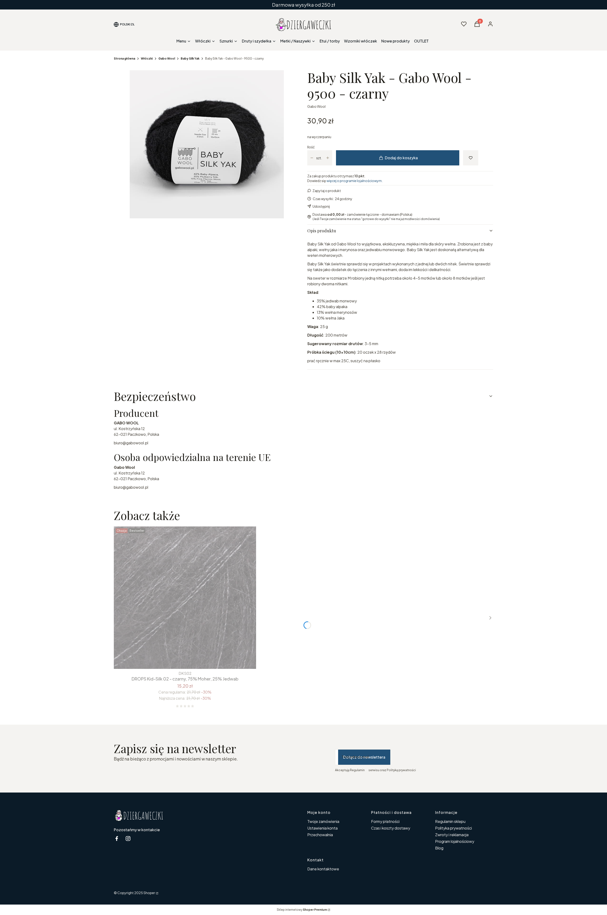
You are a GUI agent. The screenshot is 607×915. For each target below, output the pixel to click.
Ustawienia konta (322, 828)
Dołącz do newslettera (364, 757)
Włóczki (147, 58)
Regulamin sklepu (450, 821)
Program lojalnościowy (454, 841)
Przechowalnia (320, 834)
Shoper (149, 893)
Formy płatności (385, 821)
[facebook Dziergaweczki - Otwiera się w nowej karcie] (117, 838)
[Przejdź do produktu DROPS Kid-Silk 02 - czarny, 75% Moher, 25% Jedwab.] (185, 597)
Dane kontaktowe (323, 868)
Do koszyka (175, 660)
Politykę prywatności (401, 770)
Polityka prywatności (453, 828)
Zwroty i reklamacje (452, 834)
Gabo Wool (166, 58)
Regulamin (357, 770)
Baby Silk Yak (190, 58)
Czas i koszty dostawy (390, 828)
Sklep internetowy (302, 909)
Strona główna (124, 58)
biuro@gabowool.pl (131, 442)
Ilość (311, 147)
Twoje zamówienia (323, 821)
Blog (439, 847)
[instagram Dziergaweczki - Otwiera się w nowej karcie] (128, 838)
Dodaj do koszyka (401, 157)
